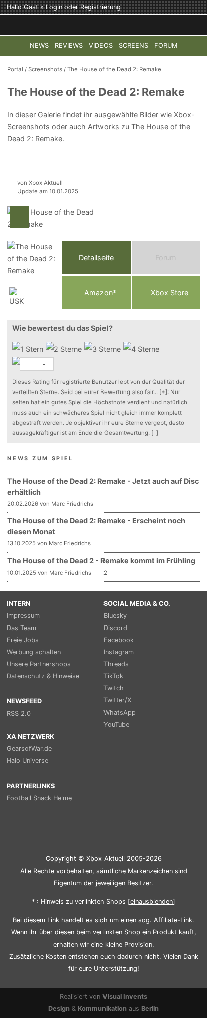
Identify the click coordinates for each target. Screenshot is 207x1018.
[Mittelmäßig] (103, 349)
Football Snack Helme (39, 798)
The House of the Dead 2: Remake (114, 69)
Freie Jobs (23, 640)
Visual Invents (124, 996)
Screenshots (45, 69)
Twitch (114, 688)
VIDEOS (101, 45)
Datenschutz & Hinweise (43, 676)
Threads (116, 664)
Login (54, 7)
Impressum (23, 615)
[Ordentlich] (142, 349)
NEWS (39, 45)
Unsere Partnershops (39, 664)
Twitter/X (117, 700)
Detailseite (96, 257)
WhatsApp (120, 712)
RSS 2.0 (19, 713)
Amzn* (99, 292)
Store (169, 292)
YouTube (116, 724)
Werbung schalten (34, 652)
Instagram (119, 652)
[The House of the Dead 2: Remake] (32, 275)
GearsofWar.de (29, 748)
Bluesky (115, 615)
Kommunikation (102, 1008)
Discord (115, 628)
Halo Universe (27, 760)
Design (59, 1008)
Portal (15, 69)
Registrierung (100, 7)
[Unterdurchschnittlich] (65, 349)
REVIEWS (69, 45)
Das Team (21, 628)
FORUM (165, 45)
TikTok (113, 676)
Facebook (119, 640)
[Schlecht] (29, 349)
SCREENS (133, 45)
